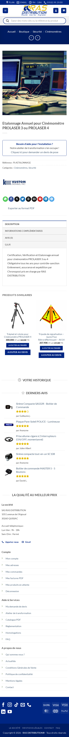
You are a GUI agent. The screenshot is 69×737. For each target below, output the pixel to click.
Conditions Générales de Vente (21, 667)
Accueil (12, 31)
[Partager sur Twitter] (22, 199)
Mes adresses (12, 565)
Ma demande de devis (16, 606)
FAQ (8, 639)
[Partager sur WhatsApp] (5, 199)
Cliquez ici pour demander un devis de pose (34, 152)
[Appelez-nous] (29, 705)
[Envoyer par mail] (34, 199)
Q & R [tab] (8, 244)
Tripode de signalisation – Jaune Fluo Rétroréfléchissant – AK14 (51, 337)
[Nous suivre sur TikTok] (16, 705)
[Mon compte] (55, 10)
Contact (10, 687)
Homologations (13, 632)
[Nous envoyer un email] (23, 705)
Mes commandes (14, 571)
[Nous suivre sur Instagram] (10, 705)
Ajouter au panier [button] (18, 345)
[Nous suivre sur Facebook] (3, 705)
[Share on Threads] (28, 199)
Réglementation (13, 626)
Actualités (11, 661)
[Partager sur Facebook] (11, 199)
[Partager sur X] (17, 199)
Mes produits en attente (17, 584)
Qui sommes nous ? (15, 654)
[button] (5, 10)
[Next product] (31, 37)
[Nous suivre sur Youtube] (10, 712)
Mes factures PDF (14, 578)
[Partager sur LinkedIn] (45, 199)
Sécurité (37, 31)
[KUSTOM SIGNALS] (14, 182)
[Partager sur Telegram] (51, 199)
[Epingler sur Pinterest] (40, 199)
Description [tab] (12, 224)
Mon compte (12, 558)
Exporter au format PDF (21, 208)
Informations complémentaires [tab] (24, 231)
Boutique (24, 31)
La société (14, 728)
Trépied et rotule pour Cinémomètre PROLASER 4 (17, 335)
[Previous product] (37, 37)
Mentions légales (14, 680)
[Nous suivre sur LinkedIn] (3, 712)
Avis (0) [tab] (9, 238)
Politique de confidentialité (19, 674)
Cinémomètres (53, 31)
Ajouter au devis (18, 352)
